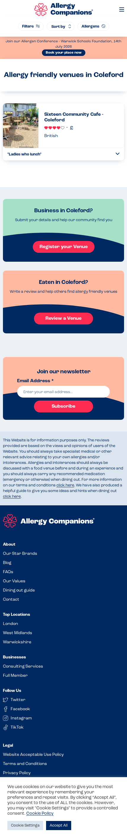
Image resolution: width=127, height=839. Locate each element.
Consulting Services (23, 666)
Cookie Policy (39, 813)
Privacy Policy (17, 773)
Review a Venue (63, 318)
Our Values (14, 581)
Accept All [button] (59, 825)
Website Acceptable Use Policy (33, 755)
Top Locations (16, 615)
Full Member (15, 676)
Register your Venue (64, 247)
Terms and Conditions (25, 764)
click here (65, 485)
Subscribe (63, 406)
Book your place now (64, 52)
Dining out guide (19, 590)
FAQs (8, 572)
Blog (7, 563)
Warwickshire (17, 642)
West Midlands (17, 633)
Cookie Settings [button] (25, 825)
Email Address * (35, 381)
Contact (11, 599)
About (9, 544)
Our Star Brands (20, 554)
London (10, 624)
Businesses (14, 657)
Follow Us (12, 691)
